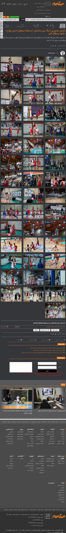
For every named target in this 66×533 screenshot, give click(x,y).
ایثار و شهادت (61, 463)
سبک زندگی (30, 463)
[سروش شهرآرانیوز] (1, 28)
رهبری (62, 432)
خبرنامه (18, 340)
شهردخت (31, 468)
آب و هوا (27, 510)
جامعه (36, 3)
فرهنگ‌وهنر (42, 7)
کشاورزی (52, 436)
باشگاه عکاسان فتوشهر (14, 17)
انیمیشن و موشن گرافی (39, 464)
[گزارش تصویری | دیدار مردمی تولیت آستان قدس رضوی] (49, 398)
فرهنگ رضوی (61, 461)
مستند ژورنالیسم (40, 468)
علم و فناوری (47, 10)
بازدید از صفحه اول (60, 340)
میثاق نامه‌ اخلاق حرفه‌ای (50, 510)
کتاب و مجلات (30, 443)
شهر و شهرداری (50, 459)
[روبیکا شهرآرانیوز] (1, 19)
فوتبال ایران (20, 432)
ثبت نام (3, 17)
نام (60, 363)
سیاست (43, 3)
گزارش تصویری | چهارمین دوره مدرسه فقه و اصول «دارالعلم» (27, 19)
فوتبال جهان (20, 434)
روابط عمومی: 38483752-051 (35, 523)
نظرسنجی (11, 510)
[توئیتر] (53, 46)
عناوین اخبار (47, 4)
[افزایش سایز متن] (50, 25)
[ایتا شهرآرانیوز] (1, 22)
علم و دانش (10, 443)
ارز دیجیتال (10, 434)
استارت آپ (10, 439)
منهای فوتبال (20, 436)
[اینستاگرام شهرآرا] (1, 34)
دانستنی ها (61, 497)
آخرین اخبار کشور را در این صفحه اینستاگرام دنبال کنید (46, 323)
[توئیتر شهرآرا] (1, 31)
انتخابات (62, 434)
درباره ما (63, 510)
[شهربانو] (25, 4)
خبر (32, 459)
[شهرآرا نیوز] (58, 3)
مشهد (49, 13)
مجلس (62, 436)
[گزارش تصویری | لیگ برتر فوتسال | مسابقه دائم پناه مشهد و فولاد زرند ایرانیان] (16, 398)
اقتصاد (39, 3)
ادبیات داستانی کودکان (60, 487)
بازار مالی (52, 439)
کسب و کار (51, 441)
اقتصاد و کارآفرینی (29, 466)
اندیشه (31, 461)
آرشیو (35, 510)
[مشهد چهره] (14, 5)
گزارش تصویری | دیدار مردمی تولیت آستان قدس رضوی (51, 411)
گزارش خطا (3, 327)
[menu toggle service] (2, 4)
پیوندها (31, 510)
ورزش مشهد (55, 330)
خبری (11, 459)
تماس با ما (58, 510)
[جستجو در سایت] (4, 4)
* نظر (35, 363)
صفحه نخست (62, 422)
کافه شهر (42, 470)
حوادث (42, 432)
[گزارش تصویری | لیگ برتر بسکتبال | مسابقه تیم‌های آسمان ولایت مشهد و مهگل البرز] (54, 64)
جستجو (6, 510)
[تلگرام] (55, 46)
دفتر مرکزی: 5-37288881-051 (35, 517)
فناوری (11, 432)
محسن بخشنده (51, 53)
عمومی (21, 459)
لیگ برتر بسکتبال (45, 330)
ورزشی (62, 27)
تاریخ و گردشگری (40, 436)
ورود (8, 17)
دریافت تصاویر (7, 26)
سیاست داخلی (61, 441)
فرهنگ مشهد (30, 446)
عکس (36, 13)
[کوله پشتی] (9, 4)
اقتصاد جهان (51, 443)
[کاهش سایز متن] (53, 28)
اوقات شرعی (21, 510)
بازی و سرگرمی (9, 441)
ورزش (38, 7)
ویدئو (42, 459)
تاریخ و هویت (30, 470)
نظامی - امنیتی (60, 443)
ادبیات (31, 439)
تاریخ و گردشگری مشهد (50, 462)
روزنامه (49, 16)
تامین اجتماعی (40, 439)
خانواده (42, 441)
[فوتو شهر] (20, 4)
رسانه (32, 441)
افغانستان (40, 13)
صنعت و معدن (50, 432)
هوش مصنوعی (9, 436)
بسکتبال (36, 330)
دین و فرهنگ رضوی (40, 10)
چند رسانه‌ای (61, 495)
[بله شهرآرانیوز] (1, 13)
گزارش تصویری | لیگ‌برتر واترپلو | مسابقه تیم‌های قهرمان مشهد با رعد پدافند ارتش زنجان (42, 353)
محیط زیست (41, 434)
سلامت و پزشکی (40, 443)
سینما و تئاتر (30, 432)
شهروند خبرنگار (50, 466)
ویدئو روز (41, 461)
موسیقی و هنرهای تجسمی (29, 435)
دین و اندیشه (61, 459)
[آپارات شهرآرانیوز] (1, 16)
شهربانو (9, 422)
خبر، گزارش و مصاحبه (61, 501)
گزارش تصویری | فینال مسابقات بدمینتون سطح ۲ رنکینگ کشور (48, 350)
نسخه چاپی (31, 340)
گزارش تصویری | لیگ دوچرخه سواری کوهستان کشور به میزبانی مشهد (46, 348)
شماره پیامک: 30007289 (37, 526)
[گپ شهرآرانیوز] (1, 25)
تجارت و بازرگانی (50, 434)
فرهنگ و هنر (10, 466)
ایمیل (59, 367)
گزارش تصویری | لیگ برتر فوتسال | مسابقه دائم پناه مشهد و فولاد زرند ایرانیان (17, 412)
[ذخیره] (52, 25)
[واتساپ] (51, 46)
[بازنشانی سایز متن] (47, 25)
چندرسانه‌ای (44, 13)
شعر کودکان (61, 490)
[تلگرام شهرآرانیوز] (1, 37)
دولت (63, 439)
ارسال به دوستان (45, 340)
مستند (11, 461)
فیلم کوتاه (41, 473)
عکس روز (10, 468)
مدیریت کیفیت (41, 510)
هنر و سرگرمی (61, 492)
